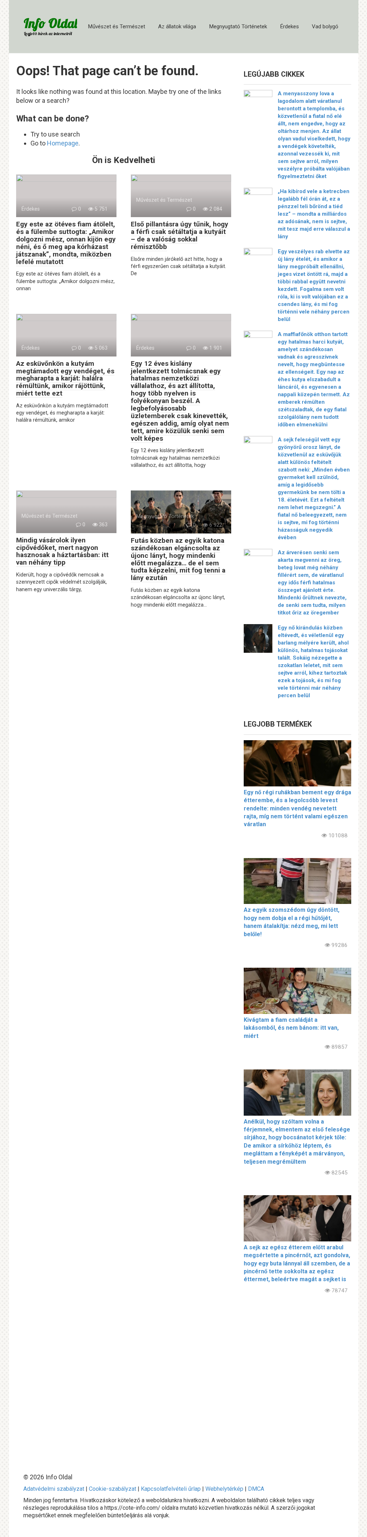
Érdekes (289, 26)
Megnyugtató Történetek (238, 26)
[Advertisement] (297, 1377)
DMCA (256, 1488)
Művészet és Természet (116, 26)
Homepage (62, 143)
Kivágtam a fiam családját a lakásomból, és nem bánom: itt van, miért (291, 1027)
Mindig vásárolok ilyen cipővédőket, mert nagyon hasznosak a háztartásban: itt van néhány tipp (62, 551)
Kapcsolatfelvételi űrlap (171, 1488)
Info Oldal (50, 23)
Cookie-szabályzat (112, 1488)
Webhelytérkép (224, 1488)
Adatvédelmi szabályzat (53, 1488)
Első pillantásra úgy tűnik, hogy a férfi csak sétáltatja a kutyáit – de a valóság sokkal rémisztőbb (179, 235)
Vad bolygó (325, 26)
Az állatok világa (177, 26)
